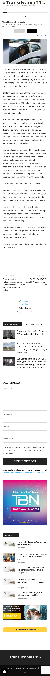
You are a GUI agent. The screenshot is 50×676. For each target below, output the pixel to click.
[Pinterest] (16, 263)
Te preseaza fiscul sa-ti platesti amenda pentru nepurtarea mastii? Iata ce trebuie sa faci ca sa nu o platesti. (14, 284)
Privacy (10, 668)
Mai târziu (19, 30)
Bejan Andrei (25, 308)
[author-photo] (25, 304)
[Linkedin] (28, 263)
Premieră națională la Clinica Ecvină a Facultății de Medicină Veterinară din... (32, 556)
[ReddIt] (34, 263)
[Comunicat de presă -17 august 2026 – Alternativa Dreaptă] (9, 334)
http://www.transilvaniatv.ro (25, 312)
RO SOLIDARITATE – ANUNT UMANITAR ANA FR (36, 282)
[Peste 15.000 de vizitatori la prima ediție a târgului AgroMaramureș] (9, 569)
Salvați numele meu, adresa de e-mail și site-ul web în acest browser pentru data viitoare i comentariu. (24, 451)
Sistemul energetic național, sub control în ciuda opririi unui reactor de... (30, 582)
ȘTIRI (11, 9)
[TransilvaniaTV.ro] (26, 3)
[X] (11, 263)
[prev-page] (4, 374)
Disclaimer (21, 668)
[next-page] (8, 374)
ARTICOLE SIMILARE (12, 324)
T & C (41, 668)
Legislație (32, 668)
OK (32, 30)
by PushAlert (43, 36)
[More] (40, 263)
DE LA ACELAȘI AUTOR (33, 324)
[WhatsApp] (22, 263)
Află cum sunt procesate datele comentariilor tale (23, 472)
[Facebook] (5, 263)
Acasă (5, 9)
